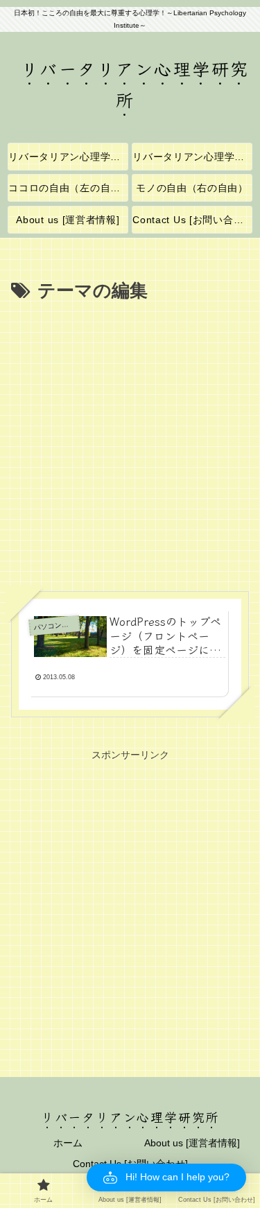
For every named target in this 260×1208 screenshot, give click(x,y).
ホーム (68, 1142)
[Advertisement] (130, 443)
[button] (166, 1177)
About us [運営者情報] (192, 1142)
